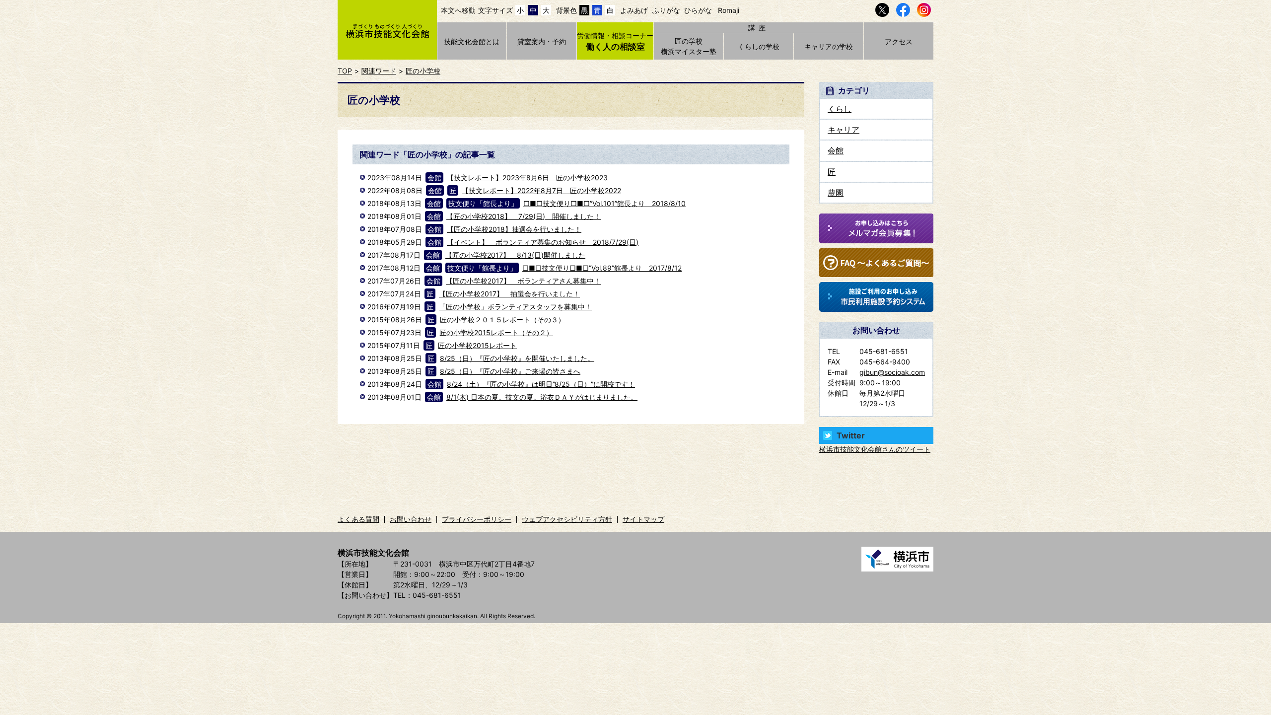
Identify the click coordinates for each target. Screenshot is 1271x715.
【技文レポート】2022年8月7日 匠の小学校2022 (541, 190)
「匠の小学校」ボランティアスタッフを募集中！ (515, 306)
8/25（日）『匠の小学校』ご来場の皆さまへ (510, 371)
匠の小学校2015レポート (477, 345)
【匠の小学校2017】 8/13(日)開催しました (515, 255)
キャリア (843, 130)
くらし (839, 109)
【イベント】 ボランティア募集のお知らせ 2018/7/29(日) (542, 242)
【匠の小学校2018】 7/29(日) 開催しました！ (523, 216)
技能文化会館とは (471, 41)
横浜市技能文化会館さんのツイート (874, 449)
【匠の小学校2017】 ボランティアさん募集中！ (523, 281)
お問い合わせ (410, 519)
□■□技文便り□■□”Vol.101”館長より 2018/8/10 (604, 203)
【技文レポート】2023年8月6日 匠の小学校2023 (527, 177)
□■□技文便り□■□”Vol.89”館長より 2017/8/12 (602, 268)
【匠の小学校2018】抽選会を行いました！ (514, 229)
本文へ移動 (458, 10)
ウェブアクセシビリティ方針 (567, 519)
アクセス (899, 41)
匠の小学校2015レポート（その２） (496, 332)
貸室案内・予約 (541, 41)
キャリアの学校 (828, 46)
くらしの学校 (758, 46)
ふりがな (666, 10)
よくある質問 (358, 519)
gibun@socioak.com (892, 372)
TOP (345, 71)
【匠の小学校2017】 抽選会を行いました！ (509, 293)
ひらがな (698, 10)
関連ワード (378, 71)
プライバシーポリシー (476, 519)
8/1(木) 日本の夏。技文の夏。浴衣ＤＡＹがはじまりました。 (541, 397)
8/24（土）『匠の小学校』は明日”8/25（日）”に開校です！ (541, 384)
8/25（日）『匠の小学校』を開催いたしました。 (517, 358)
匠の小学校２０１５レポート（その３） (502, 319)
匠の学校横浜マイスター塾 (688, 46)
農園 (836, 193)
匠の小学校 (423, 71)
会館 (836, 150)
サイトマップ (643, 519)
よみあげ (634, 10)
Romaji (728, 10)
